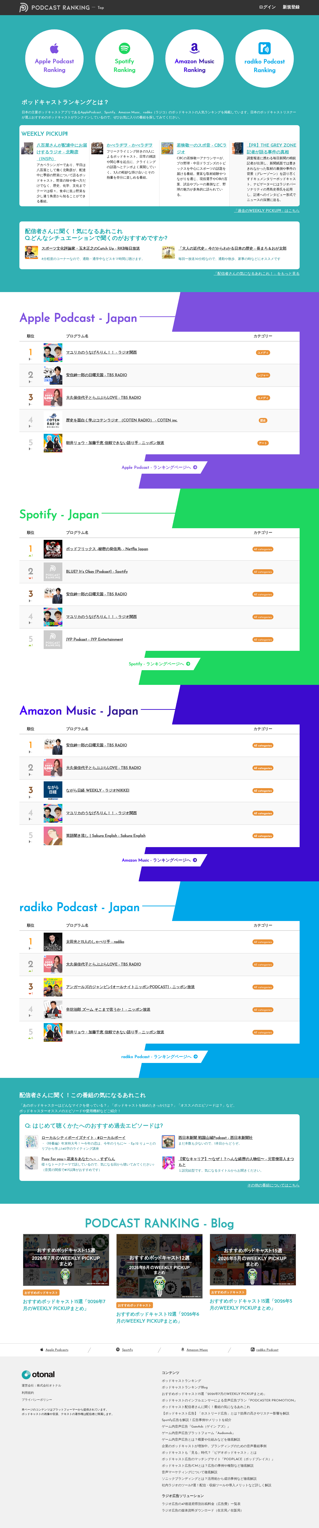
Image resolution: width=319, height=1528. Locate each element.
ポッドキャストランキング (181, 1381)
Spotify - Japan (59, 515)
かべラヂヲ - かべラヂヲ (130, 146)
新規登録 (291, 7)
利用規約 (28, 1392)
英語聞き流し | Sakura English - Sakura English (105, 836)
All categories (263, 745)
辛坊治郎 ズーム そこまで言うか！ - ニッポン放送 (108, 1010)
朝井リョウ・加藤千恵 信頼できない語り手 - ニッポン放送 (115, 443)
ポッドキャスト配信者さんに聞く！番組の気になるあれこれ (206, 1407)
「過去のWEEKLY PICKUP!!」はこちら (267, 211)
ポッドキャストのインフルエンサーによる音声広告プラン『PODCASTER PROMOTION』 (229, 1400)
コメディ (263, 353)
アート (263, 443)
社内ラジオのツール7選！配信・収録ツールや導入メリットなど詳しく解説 (216, 1485)
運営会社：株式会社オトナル (41, 1385)
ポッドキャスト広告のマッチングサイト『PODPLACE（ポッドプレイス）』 (218, 1459)
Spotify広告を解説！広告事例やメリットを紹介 (196, 1420)
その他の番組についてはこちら (273, 1185)
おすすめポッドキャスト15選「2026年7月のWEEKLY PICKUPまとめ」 (214, 1394)
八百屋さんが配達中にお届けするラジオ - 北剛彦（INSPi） (62, 152)
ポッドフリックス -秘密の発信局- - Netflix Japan (107, 549)
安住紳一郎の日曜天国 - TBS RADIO (96, 375)
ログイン (267, 7)
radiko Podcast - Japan (79, 908)
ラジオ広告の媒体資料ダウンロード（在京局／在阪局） (203, 1510)
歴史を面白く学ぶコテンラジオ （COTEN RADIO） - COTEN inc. (121, 420)
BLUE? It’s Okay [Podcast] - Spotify (97, 572)
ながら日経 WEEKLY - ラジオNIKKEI (97, 791)
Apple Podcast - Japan (78, 319)
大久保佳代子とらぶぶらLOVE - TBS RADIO (103, 398)
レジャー (263, 375)
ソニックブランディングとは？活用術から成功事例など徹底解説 (209, 1479)
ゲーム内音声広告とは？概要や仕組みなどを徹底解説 (201, 1440)
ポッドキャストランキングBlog (185, 1387)
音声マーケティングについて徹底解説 (189, 1472)
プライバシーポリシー (37, 1399)
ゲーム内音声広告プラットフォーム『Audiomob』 (198, 1433)
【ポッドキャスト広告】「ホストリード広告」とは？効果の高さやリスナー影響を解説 (225, 1413)
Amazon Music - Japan (78, 711)
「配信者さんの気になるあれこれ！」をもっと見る (257, 274)
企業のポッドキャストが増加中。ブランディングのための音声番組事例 (214, 1446)
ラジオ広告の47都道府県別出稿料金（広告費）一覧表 (201, 1504)
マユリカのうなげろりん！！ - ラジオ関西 (101, 353)
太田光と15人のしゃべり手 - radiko (95, 942)
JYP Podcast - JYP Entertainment (94, 640)
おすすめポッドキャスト (41, 1292)
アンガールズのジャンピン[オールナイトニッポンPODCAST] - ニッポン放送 (130, 987)
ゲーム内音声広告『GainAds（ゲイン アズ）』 (196, 1426)
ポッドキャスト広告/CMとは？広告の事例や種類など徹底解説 (208, 1466)
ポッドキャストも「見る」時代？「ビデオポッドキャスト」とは (209, 1453)
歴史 (263, 420)
